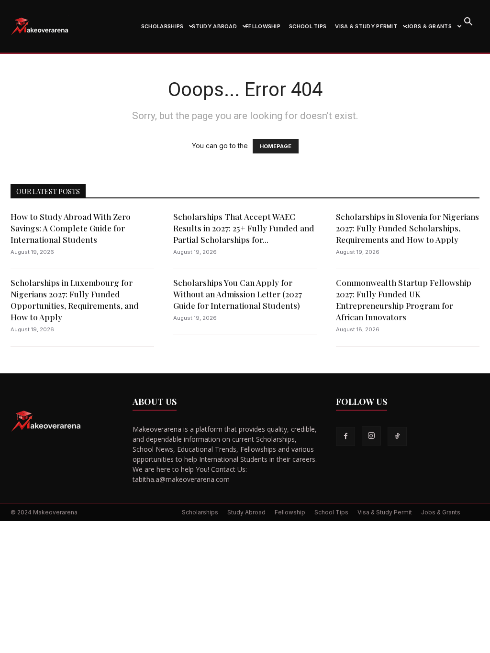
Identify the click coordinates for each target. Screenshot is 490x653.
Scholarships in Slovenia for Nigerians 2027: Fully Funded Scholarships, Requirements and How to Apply (407, 228)
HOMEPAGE (275, 146)
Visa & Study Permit (366, 26)
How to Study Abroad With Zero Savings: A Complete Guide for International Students (71, 228)
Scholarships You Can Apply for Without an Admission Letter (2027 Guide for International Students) (237, 294)
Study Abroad (214, 26)
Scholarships (162, 26)
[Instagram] (371, 436)
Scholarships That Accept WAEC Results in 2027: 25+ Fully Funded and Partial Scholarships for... (243, 228)
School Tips (307, 26)
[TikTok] (397, 436)
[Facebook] (345, 436)
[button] (468, 22)
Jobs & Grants (429, 26)
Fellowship (262, 26)
